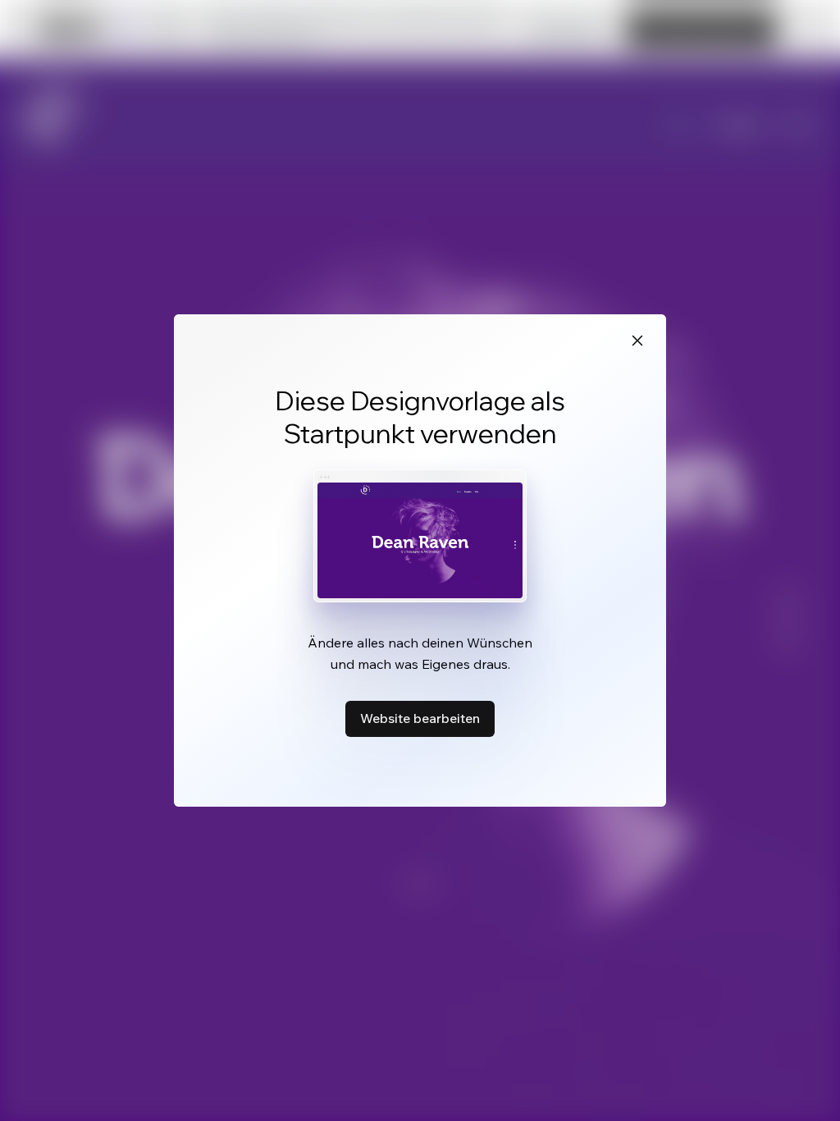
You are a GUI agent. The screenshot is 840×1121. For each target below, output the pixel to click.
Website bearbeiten (420, 718)
